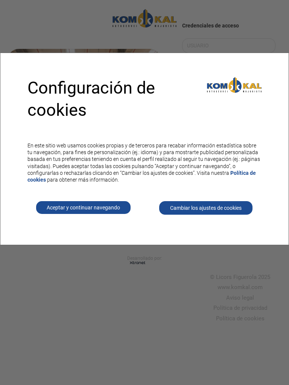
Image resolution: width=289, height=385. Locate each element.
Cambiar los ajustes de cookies (206, 208)
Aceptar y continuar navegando (83, 208)
